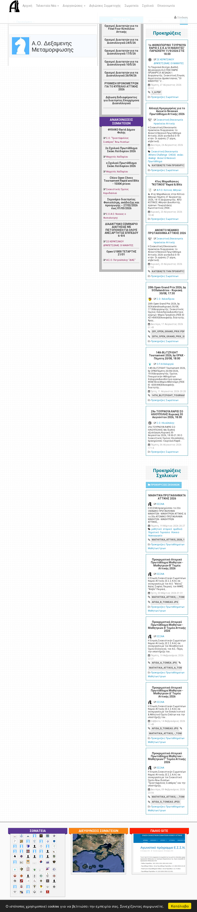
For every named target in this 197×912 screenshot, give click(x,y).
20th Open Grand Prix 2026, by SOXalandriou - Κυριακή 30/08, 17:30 (167, 290)
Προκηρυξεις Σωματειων (165, 97)
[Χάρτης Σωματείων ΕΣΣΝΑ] (114, 857)
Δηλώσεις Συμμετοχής (105, 6)
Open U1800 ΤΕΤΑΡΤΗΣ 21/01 (121, 253)
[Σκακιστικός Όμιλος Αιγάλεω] (35, 892)
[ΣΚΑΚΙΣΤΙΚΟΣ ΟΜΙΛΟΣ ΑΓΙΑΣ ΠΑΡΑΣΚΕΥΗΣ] (28, 892)
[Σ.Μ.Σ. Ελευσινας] (35, 876)
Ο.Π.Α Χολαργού (165, 364)
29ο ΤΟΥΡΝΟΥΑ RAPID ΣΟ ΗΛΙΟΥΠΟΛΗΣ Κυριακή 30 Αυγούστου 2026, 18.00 (167, 414)
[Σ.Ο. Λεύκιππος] (35, 881)
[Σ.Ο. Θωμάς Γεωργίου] (21, 881)
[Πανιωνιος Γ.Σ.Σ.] (48, 869)
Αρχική (27, 6)
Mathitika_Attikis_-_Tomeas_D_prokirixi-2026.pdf (165, 733)
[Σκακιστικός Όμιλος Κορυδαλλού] (41, 892)
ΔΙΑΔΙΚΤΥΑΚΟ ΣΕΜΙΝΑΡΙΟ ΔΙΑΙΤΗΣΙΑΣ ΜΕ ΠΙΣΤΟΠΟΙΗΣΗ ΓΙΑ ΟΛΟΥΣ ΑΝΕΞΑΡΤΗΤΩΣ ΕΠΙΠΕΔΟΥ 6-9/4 (121, 229)
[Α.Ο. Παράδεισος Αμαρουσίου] (21, 846)
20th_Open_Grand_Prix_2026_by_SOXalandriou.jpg (168, 336)
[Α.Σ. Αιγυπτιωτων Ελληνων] (15, 851)
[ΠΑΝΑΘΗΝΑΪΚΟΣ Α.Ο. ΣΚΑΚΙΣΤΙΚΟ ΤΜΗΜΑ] (35, 869)
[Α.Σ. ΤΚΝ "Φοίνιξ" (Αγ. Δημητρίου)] (48, 851)
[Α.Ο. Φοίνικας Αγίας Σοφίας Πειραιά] (41, 846)
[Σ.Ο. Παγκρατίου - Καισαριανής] (48, 881)
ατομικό (167, 529)
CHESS (172, 155)
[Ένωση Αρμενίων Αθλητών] (41, 862)
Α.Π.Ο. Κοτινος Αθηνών (169, 190)
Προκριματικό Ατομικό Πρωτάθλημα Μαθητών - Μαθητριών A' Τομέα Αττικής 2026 (167, 626)
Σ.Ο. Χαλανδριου (165, 299)
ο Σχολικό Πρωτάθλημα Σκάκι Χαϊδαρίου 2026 (121, 164)
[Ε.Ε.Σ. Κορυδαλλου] (15, 862)
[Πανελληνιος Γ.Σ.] (41, 870)
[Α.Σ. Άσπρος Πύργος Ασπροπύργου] (21, 851)
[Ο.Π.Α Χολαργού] (15, 869)
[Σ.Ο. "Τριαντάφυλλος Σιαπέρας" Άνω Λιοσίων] (41, 876)
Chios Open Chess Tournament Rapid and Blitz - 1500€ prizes (121, 180)
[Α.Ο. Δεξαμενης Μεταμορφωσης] (28, 841)
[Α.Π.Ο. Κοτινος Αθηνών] (54, 846)
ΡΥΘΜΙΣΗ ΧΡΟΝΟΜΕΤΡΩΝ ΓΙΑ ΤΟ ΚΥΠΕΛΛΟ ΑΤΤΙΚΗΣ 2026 (121, 86)
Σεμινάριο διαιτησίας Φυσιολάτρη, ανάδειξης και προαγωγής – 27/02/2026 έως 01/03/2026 (121, 204)
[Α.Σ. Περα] (41, 851)
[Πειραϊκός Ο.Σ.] (54, 869)
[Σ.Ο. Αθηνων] (48, 875)
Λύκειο (175, 532)
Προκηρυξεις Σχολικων (164, 484)
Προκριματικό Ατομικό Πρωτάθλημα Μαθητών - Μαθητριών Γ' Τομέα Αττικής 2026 (167, 758)
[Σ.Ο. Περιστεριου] (15, 887)
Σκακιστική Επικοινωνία (164, 151)
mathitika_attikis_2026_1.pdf (168, 539)
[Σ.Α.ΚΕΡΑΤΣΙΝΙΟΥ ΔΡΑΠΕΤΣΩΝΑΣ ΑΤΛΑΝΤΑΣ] (28, 876)
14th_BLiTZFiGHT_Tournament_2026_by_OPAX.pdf (168, 395)
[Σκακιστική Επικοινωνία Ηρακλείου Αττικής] (15, 892)
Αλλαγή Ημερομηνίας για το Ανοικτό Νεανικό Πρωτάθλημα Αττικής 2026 (167, 111)
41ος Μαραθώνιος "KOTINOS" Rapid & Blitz (167, 183)
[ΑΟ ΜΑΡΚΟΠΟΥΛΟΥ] (21, 856)
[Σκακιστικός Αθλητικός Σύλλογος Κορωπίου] (21, 892)
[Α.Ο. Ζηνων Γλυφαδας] (35, 841)
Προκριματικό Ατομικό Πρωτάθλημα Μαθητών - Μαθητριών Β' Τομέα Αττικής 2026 (167, 564)
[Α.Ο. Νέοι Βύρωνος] (54, 841)
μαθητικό (156, 529)
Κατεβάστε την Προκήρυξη (168, 165)
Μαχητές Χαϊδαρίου (117, 156)
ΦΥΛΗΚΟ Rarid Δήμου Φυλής (121, 131)
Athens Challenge (157, 155)
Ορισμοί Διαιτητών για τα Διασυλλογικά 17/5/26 (121, 52)
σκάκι (180, 155)
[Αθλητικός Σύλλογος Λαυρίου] (15, 856)
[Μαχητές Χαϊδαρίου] (54, 862)
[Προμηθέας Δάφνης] (15, 876)
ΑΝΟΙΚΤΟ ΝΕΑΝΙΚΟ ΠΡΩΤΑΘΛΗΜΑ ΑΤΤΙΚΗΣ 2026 (167, 232)
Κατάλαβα (180, 906)
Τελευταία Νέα (46, 6)
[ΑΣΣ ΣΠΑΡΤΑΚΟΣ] (35, 856)
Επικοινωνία (166, 6)
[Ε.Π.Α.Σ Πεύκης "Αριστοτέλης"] (35, 863)
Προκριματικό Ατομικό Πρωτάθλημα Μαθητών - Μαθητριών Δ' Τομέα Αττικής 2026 (167, 692)
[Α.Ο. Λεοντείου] (48, 841)
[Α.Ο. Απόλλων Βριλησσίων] (21, 841)
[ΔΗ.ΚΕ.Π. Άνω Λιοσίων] (54, 856)
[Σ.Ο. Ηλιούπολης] (15, 881)
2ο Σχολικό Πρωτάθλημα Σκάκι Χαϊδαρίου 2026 (121, 150)
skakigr (152, 158)
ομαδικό (177, 529)
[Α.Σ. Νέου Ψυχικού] (28, 851)
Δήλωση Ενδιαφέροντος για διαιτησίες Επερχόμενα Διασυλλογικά (121, 100)
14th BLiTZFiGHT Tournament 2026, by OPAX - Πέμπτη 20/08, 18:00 (167, 355)
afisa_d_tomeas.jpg (165, 728)
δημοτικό (153, 532)
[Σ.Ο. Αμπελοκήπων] (54, 876)
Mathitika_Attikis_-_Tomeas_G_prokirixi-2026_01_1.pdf (168, 796)
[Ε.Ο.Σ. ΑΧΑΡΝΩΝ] (28, 861)
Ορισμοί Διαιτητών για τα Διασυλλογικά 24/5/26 (121, 41)
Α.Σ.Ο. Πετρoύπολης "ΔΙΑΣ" (120, 260)
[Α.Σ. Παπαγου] (35, 851)
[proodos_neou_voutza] (21, 836)
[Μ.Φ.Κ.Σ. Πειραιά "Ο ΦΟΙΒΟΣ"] (48, 862)
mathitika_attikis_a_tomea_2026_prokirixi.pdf (165, 667)
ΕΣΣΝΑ (160, 504)
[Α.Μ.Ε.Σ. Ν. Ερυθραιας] (54, 836)
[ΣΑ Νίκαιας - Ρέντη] (48, 887)
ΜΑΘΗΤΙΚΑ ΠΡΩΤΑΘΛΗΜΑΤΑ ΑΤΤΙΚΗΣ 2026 (167, 497)
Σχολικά (148, 6)
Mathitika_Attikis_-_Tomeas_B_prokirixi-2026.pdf (168, 597)
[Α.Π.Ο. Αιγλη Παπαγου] (48, 846)
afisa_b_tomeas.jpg (165, 602)
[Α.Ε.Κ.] (41, 836)
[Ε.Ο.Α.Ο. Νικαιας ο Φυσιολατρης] (21, 862)
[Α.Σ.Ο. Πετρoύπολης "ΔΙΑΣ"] (54, 851)
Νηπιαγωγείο (155, 535)
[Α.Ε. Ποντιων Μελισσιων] (35, 836)
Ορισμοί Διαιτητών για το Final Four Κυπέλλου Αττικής (121, 28)
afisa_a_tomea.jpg (164, 662)
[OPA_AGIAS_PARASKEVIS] (15, 837)
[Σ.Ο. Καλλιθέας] (28, 881)
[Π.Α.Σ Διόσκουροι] (21, 869)
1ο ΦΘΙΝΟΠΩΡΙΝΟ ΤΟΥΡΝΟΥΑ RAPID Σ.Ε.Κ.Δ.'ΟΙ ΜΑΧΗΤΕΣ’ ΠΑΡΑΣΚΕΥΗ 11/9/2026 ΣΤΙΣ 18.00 (167, 49)
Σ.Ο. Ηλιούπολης (165, 423)
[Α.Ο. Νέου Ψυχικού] (15, 846)
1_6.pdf (156, 92)
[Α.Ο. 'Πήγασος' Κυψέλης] (15, 841)
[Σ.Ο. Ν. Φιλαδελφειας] (41, 881)
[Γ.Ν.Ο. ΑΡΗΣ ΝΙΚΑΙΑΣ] (48, 856)
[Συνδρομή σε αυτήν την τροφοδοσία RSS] (93, 32)
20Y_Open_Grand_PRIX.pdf (168, 331)
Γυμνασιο (165, 532)
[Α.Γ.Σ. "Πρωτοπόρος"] (28, 836)
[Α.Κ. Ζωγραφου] (48, 836)
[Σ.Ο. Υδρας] (35, 886)
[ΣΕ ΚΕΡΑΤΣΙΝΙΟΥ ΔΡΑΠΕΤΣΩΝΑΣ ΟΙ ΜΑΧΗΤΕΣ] (54, 887)
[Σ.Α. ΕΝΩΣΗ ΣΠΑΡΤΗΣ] (21, 876)
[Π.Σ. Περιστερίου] (28, 868)
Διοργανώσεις (73, 6)
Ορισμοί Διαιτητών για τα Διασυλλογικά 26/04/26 (121, 74)
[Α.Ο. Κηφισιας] (41, 841)
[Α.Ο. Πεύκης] (28, 846)
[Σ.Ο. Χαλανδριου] (41, 886)
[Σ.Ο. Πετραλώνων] (21, 886)
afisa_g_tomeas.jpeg (166, 801)
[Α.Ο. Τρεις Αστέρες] (35, 846)
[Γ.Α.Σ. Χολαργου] (41, 856)
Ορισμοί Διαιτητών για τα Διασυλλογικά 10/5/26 (121, 63)
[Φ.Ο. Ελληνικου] (48, 892)
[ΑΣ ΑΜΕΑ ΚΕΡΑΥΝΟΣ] (28, 856)
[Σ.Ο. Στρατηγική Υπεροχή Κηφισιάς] (28, 887)
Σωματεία (131, 6)
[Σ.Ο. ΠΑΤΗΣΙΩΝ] (54, 881)
